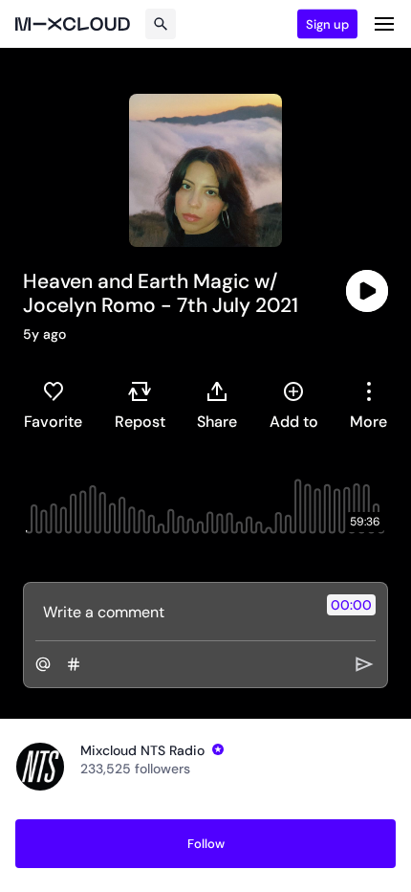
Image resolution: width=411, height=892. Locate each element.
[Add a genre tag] (73, 664)
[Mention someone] (43, 664)
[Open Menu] (384, 23)
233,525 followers (135, 768)
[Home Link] (72, 24)
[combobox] (368, 405)
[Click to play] (367, 291)
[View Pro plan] (218, 749)
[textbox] (173, 611)
